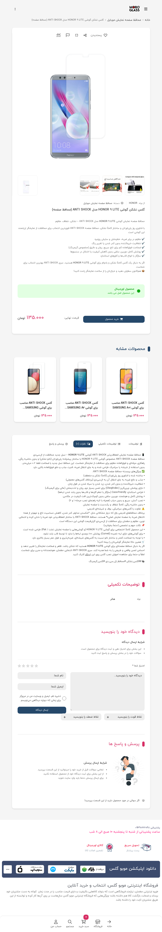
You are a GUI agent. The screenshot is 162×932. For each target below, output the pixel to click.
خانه (147, 20)
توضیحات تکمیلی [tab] (107, 443)
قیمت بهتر (67, 35)
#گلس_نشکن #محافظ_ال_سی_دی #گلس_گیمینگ (114, 561)
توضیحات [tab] (133, 443)
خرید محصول (112, 319)
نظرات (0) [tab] (81, 443)
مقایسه (76, 35)
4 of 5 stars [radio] (23, 666)
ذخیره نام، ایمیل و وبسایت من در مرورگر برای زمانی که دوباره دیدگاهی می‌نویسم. (40, 698)
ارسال (84, 35)
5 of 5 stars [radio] (19, 666)
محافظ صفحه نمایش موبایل (124, 20)
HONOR (137, 203)
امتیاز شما (138, 665)
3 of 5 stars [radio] (28, 666)
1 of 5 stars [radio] (36, 666)
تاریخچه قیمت (57, 35)
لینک (88, 554)
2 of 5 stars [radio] (32, 666)
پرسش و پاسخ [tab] (56, 443)
